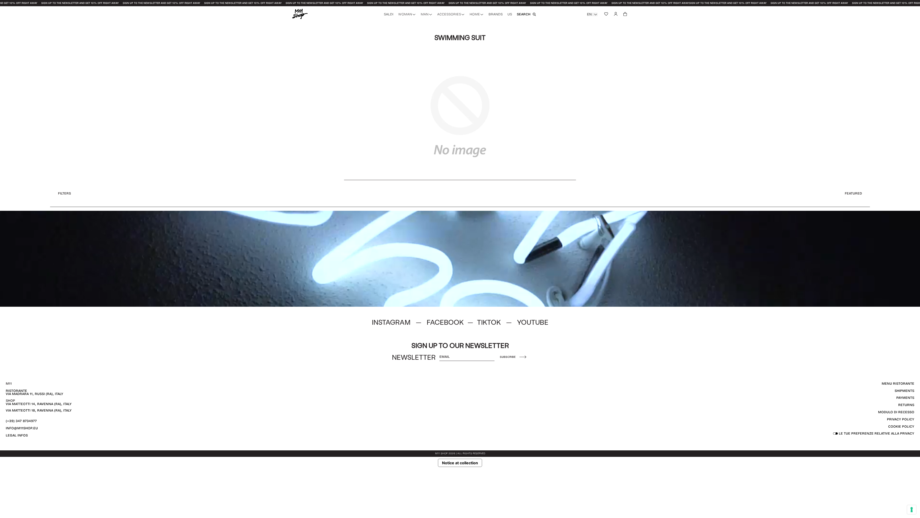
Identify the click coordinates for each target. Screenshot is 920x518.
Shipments (904, 390)
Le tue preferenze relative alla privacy (876, 433)
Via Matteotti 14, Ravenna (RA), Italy (39, 404)
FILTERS (64, 193)
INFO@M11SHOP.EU (22, 428)
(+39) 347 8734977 (21, 421)
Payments (905, 397)
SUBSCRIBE (508, 357)
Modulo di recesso (896, 412)
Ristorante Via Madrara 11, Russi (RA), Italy (34, 392)
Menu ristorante (898, 383)
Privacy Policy (900, 419)
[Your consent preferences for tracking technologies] (911, 509)
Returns (906, 404)
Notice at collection (460, 462)
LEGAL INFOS (17, 435)
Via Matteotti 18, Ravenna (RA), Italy (39, 410)
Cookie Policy (901, 426)
